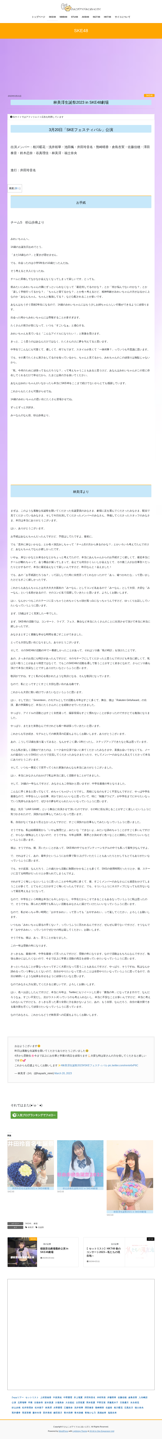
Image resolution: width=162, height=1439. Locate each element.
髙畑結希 (101, 1412)
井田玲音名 (89, 1397)
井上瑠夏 (78, 1397)
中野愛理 (67, 1397)
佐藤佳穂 (122, 1397)
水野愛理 (57, 1407)
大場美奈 (59, 1402)
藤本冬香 (37, 1412)
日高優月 (124, 1402)
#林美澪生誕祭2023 (72, 1065)
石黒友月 (128, 1407)
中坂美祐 (57, 1397)
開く (17, 188)
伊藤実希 (111, 1397)
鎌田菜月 (57, 1412)
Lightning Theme (80, 1431)
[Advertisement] (81, 70)
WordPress (63, 1431)
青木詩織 (78, 1412)
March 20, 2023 (63, 1073)
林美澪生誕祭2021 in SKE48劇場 (130, 1211)
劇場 (35, 1223)
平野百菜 (101, 1402)
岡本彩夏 (90, 1402)
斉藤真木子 (112, 1402)
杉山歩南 (16, 1407)
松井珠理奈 (27, 1407)
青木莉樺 (68, 1412)
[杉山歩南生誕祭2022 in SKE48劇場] (80, 1163)
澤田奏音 (89, 1407)
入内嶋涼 (143, 1397)
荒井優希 (16, 1412)
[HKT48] (139, 1252)
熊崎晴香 (99, 1407)
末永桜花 (134, 1402)
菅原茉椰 (26, 1412)
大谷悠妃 (69, 1402)
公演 (14, 1402)
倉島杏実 (132, 1397)
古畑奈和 (38, 1402)
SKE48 (149, 95)
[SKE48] (22, 1252)
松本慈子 (39, 1407)
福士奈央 (139, 1407)
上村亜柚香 (45, 1397)
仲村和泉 (101, 1397)
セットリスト (32, 1397)
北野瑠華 (22, 1402)
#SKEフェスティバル (95, 1065)
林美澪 (31, 1227)
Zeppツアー (18, 1397)
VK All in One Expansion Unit (101, 1431)
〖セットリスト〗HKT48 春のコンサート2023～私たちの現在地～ (104, 1252)
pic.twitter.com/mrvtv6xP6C (123, 1065)
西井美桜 (47, 1412)
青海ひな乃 (90, 1412)
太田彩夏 (80, 1402)
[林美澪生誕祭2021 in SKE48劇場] (130, 1175)
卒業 (30, 1402)
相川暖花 (118, 1407)
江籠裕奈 (68, 1407)
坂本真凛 (49, 1402)
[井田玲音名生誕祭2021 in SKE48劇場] (30, 1163)
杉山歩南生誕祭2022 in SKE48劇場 (80, 1188)
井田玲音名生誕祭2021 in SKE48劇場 (30, 1188)
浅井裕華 (78, 1407)
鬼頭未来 (112, 1412)
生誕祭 (41, 1227)
